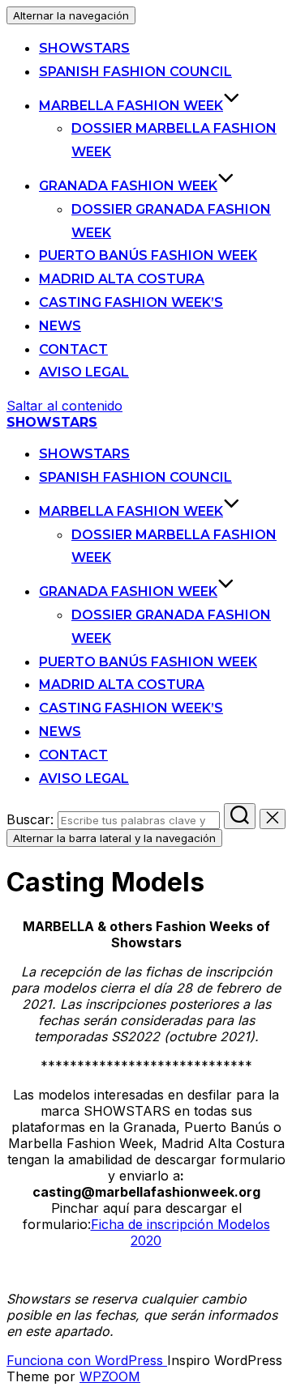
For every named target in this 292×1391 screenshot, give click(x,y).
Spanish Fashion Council (135, 71)
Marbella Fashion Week (131, 105)
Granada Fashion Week (128, 186)
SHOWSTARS (84, 48)
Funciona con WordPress (86, 1360)
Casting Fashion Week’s (131, 302)
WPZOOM (109, 1376)
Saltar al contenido (64, 406)
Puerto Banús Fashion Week (148, 255)
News (60, 326)
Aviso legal (84, 372)
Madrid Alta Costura (121, 279)
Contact (73, 349)
